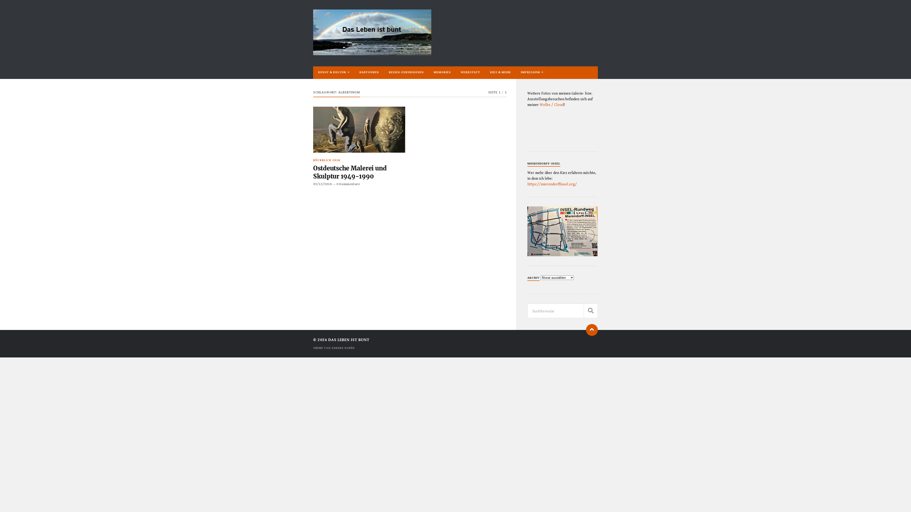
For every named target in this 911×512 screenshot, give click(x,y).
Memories (442, 72)
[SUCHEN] (591, 311)
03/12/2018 (322, 184)
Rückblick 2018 (326, 160)
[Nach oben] (592, 330)
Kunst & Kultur (332, 72)
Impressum (530, 72)
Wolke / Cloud (552, 105)
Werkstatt (470, 72)
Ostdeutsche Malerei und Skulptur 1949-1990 (350, 172)
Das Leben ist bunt (348, 340)
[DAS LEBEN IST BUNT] (372, 53)
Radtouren (369, 72)
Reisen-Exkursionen (406, 72)
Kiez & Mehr (500, 72)
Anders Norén (343, 348)
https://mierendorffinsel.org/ (552, 184)
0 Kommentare (348, 184)
